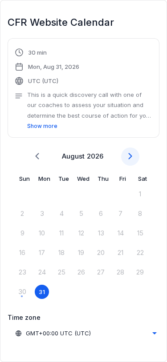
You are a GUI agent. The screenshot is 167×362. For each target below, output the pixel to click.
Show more (42, 126)
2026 (95, 156)
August (73, 156)
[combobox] (86, 333)
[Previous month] (37, 156)
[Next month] (130, 156)
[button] (83, 89)
